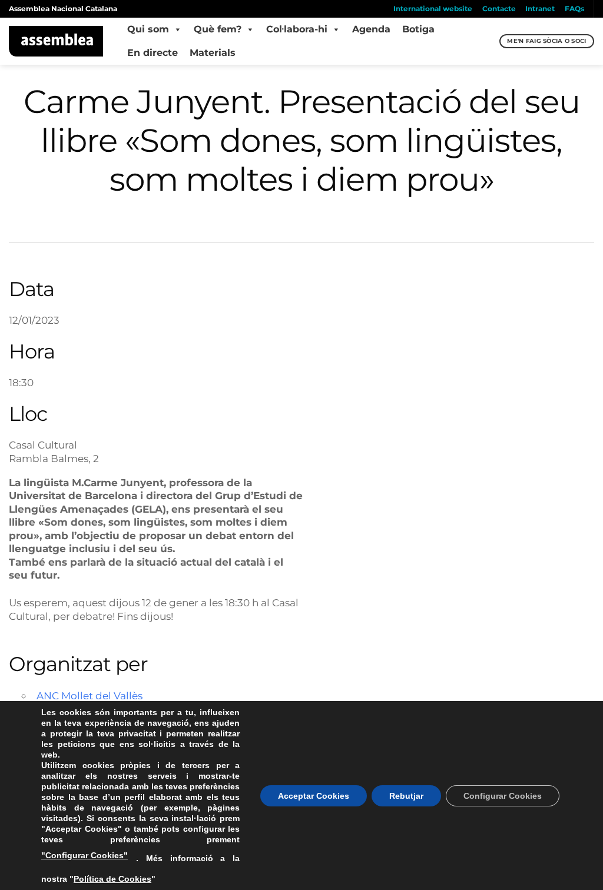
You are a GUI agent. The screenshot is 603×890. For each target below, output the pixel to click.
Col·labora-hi (296, 29)
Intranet (540, 8)
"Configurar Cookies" (84, 855)
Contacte (499, 8)
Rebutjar (406, 796)
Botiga (418, 29)
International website (432, 8)
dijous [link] (155, 616)
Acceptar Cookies (313, 796)
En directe (152, 52)
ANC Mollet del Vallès (90, 695)
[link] (106, 602)
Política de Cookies (112, 879)
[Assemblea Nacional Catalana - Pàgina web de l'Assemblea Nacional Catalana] (56, 41)
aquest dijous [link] (106, 602)
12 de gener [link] (170, 602)
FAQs (574, 8)
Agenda (371, 29)
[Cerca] (489, 41)
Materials (213, 52)
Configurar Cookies (502, 796)
